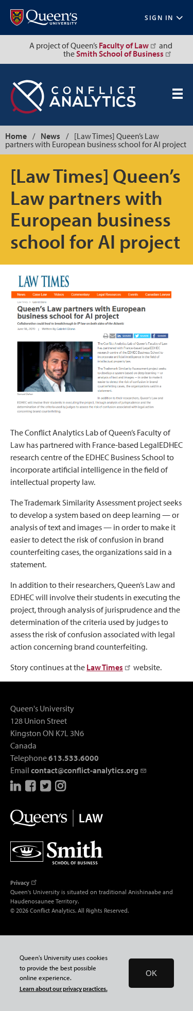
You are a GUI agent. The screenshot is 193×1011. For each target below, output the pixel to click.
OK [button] (151, 973)
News (50, 136)
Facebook (31, 785)
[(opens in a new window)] (43, 17)
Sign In (159, 17)
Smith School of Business (120, 53)
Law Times (104, 667)
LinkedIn (16, 785)
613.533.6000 (73, 758)
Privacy (19, 882)
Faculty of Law (124, 45)
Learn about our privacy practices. (64, 988)
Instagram (61, 785)
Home (16, 136)
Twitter (46, 785)
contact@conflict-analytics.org (84, 770)
